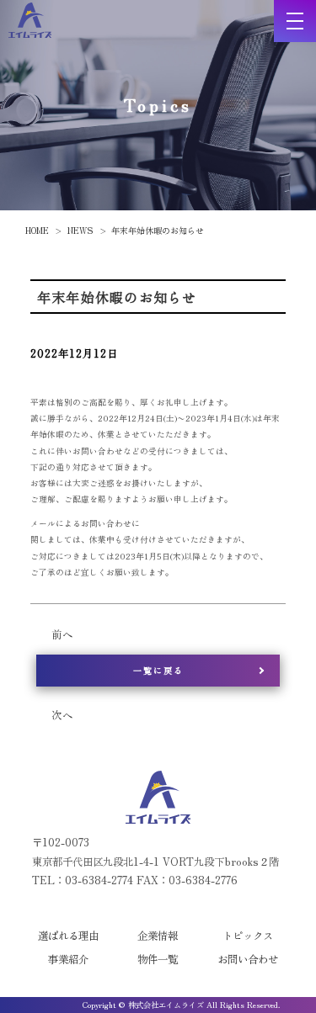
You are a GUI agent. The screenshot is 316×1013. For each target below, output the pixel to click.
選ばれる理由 (68, 935)
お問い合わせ (247, 959)
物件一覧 (157, 959)
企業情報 (157, 935)
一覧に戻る (158, 670)
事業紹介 (68, 959)
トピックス (247, 935)
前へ (62, 634)
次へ (62, 715)
